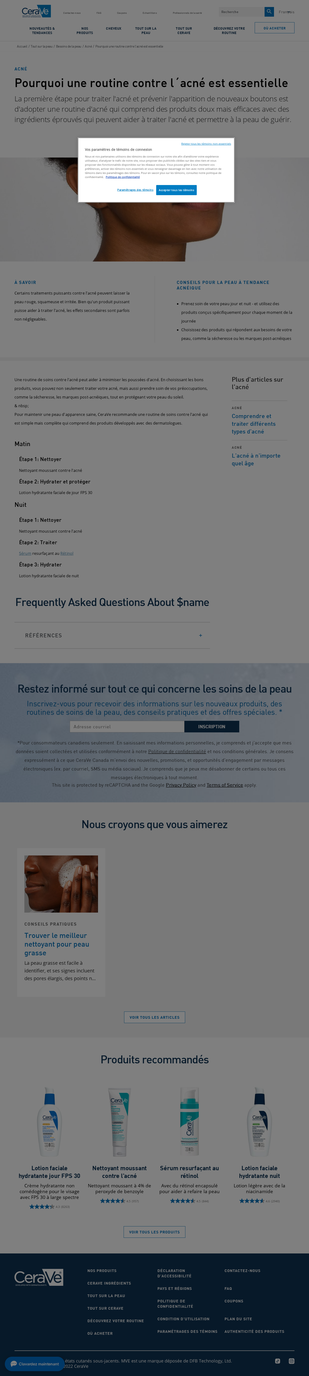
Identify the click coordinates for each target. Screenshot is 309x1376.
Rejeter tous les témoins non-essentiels (206, 143)
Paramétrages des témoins (135, 190)
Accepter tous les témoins (176, 190)
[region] (156, 170)
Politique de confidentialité (123, 177)
